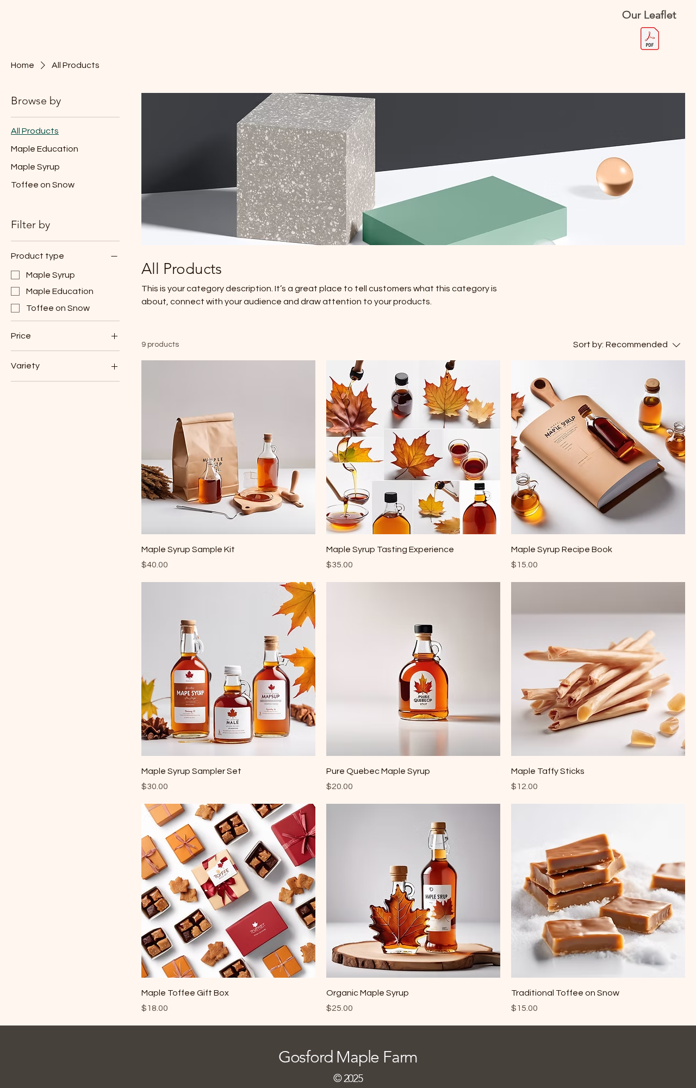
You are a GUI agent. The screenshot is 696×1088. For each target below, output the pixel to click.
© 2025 (348, 1078)
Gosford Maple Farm (348, 1057)
